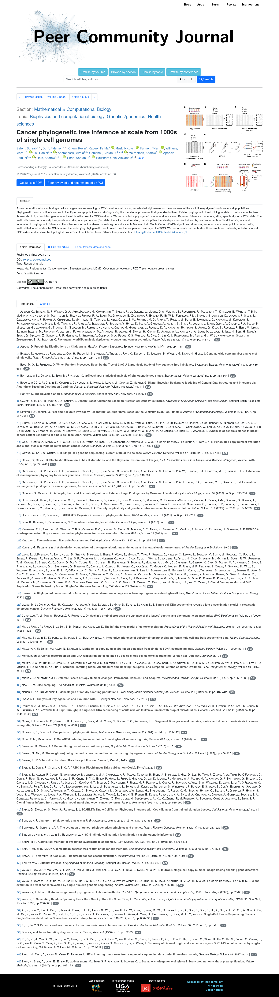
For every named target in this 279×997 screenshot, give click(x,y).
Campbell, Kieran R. (103, 153)
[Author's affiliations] (141, 158)
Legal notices (214, 989)
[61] (19, 954)
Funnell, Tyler (149, 148)
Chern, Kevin (77, 148)
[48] (19, 834)
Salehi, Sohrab (27, 148)
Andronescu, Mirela (71, 153)
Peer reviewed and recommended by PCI (75, 182)
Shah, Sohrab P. (78, 158)
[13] (19, 460)
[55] (19, 892)
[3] (18, 353)
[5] (18, 375)
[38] (19, 732)
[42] (19, 760)
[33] (19, 685)
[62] (19, 961)
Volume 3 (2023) (57, 97)
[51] (19, 856)
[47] (19, 827)
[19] (19, 522)
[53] (19, 870)
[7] (18, 394)
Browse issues (34, 97)
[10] (19, 423)
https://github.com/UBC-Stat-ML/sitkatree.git (160, 232)
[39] (19, 739)
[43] (19, 767)
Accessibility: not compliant (205, 982)
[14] (19, 471)
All (181, 79)
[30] (19, 655)
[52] (19, 863)
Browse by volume (92, 72)
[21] (19, 540)
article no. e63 (80, 97)
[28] (19, 637)
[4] (18, 364)
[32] (19, 678)
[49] (19, 842)
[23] (19, 554)
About (201, 4)
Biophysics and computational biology (67, 116)
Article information (30, 247)
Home (187, 4)
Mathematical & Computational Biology (72, 109)
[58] (19, 925)
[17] (19, 500)
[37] (19, 721)
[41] (19, 753)
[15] (19, 482)
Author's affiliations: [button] (29, 273)
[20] (19, 529)
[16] (19, 493)
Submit (216, 4)
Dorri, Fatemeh (52, 148)
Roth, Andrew (46, 158)
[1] (18, 311)
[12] (19, 453)
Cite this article (59, 247)
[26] (19, 615)
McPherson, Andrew (142, 153)
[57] (19, 910)
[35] (19, 699)
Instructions (250, 4)
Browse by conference (184, 72)
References (27, 304)
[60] (19, 939)
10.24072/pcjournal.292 (37, 259)
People (231, 4)
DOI (217, 339)
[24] (19, 593)
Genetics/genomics (126, 116)
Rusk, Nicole (124, 148)
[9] (18, 412)
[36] (19, 706)
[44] (19, 774)
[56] (19, 899)
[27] (19, 626)
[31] (19, 663)
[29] (19, 648)
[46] (19, 820)
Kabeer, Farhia (99, 148)
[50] (19, 849)
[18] (19, 515)
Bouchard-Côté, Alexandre (114, 158)
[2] (18, 346)
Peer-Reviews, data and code (93, 247)
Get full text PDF (30, 182)
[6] (18, 382)
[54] (19, 881)
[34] (19, 692)
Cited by (45, 304)
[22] (19, 547)
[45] (19, 809)
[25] (19, 604)
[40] (19, 746)
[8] (18, 401)
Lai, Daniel (40, 153)
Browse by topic (152, 72)
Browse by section (123, 72)
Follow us (216, 986)
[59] (19, 932)
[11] (19, 442)
